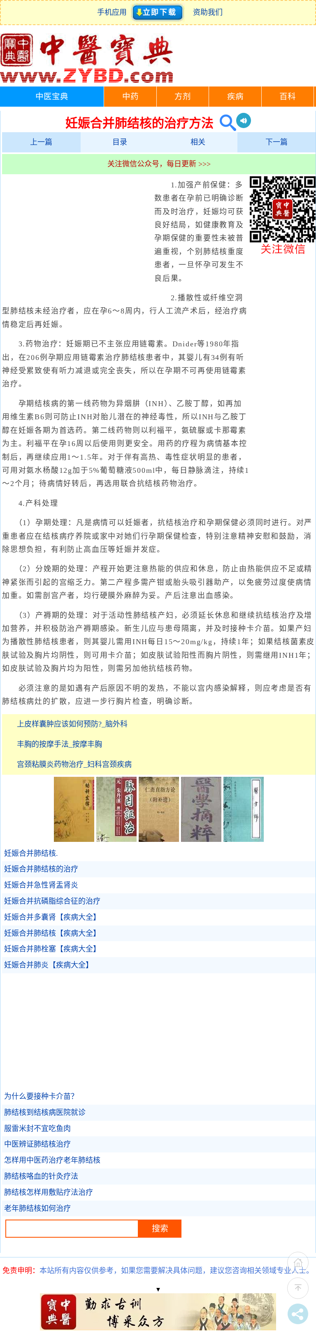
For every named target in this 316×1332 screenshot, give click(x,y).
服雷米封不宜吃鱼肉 (37, 1128)
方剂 (182, 96)
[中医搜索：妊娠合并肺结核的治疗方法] (225, 123)
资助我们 (208, 12)
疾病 (235, 96)
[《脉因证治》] (116, 839)
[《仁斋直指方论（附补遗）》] (159, 839)
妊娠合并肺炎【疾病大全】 (48, 965)
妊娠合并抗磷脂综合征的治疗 (52, 901)
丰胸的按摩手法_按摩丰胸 (59, 744)
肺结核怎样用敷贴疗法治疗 (48, 1192)
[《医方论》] (243, 839)
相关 (198, 142)
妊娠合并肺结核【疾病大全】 (52, 933)
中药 (130, 96)
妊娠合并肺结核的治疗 (41, 869)
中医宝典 (51, 96)
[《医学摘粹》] (201, 839)
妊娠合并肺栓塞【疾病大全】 (52, 949)
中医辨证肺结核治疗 (37, 1144)
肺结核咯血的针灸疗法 (41, 1176)
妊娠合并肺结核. (31, 853)
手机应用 (113, 12)
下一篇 (276, 142)
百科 (287, 96)
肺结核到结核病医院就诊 (45, 1112)
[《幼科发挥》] (74, 839)
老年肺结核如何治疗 (37, 1208)
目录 (119, 142)
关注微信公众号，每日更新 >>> (159, 164)
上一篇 (41, 142)
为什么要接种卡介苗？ (41, 1096)
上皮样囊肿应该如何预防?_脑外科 (72, 724)
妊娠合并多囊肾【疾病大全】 (52, 917)
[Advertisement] (76, 238)
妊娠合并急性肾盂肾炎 (41, 885)
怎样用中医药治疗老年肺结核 (52, 1160)
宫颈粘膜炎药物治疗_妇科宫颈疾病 (74, 764)
